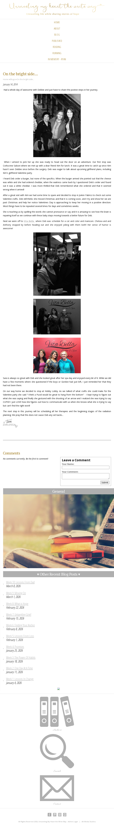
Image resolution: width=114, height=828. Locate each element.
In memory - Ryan (57, 59)
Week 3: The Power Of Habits (20, 657)
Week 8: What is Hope (17, 604)
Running (57, 53)
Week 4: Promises (15, 646)
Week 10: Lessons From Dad (20, 582)
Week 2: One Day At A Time (19, 668)
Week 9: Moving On (16, 593)
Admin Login (73, 821)
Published (57, 41)
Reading (57, 47)
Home (57, 22)
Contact (57, 804)
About (57, 28)
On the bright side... (25, 79)
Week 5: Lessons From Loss (20, 636)
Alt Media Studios (89, 821)
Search (57, 771)
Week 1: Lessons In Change (20, 679)
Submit (105, 482)
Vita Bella (29, 221)
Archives (57, 730)
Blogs (12, 79)
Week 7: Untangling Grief (18, 614)
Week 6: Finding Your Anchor (20, 625)
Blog (57, 34)
